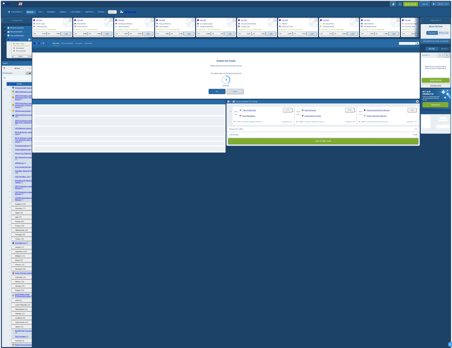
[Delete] (417, 105)
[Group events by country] (29, 73)
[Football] (39, 43)
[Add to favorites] (70, 20)
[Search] (417, 43)
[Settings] (434, 4)
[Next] (234, 105)
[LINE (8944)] (34, 43)
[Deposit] (400, 4)
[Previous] (29, 39)
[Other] (407, 52)
